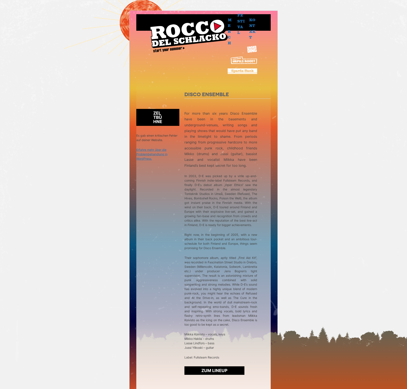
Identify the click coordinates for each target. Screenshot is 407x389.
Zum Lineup (214, 370)
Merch (230, 31)
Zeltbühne (157, 117)
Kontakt (252, 28)
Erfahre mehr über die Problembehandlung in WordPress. (151, 154)
